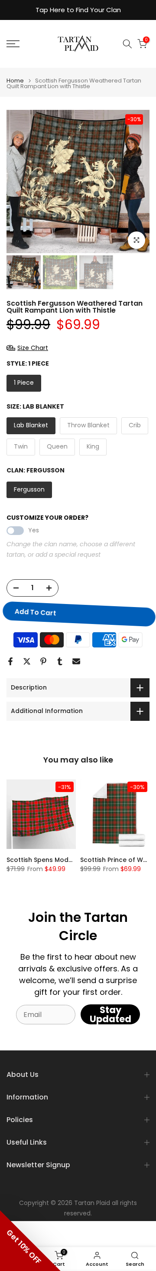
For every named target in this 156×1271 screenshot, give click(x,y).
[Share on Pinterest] (43, 661)
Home (15, 80)
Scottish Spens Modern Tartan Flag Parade (74, 859)
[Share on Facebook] (10, 661)
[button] (30, 1240)
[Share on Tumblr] (60, 661)
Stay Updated (110, 1014)
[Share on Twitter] (27, 661)
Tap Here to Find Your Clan (78, 9)
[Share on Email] (76, 661)
